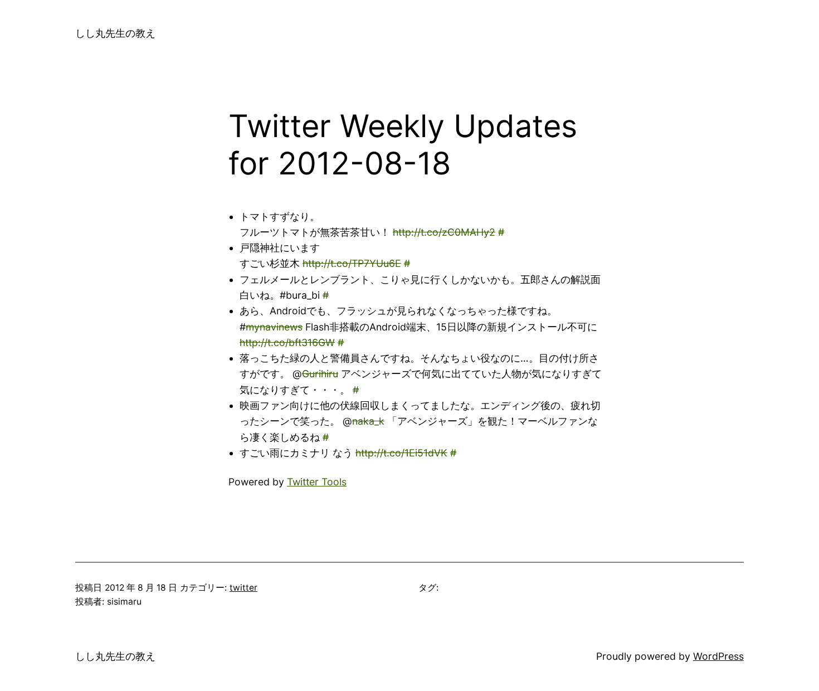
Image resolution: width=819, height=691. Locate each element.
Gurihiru (320, 373)
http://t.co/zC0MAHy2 (444, 232)
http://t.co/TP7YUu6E (352, 263)
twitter (243, 587)
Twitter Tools (317, 482)
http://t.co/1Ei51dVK (401, 453)
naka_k (368, 421)
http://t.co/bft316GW (287, 342)
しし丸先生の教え (115, 33)
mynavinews (274, 327)
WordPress (718, 656)
